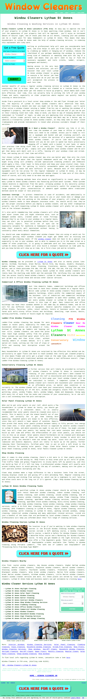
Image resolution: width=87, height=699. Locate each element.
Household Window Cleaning (39, 647)
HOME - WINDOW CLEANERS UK (43, 676)
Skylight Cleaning (10, 651)
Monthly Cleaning (55, 651)
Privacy (84, 682)
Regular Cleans (71, 651)
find (9, 565)
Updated (13, 682)
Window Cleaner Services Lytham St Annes (28, 584)
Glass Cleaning (18, 647)
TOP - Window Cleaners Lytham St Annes (19, 665)
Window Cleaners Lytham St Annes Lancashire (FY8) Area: (28, 29)
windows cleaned (34, 237)
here (79, 579)
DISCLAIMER (80, 13)
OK (83, 698)
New (8, 682)
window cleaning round (19, 239)
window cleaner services (21, 577)
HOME (56, 13)
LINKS (61, 13)
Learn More (75, 698)
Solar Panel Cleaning (64, 644)
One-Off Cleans (50, 649)
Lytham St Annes (44, 262)
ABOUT (67, 13)
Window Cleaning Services (39, 644)
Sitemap (3, 682)
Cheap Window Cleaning (27, 654)
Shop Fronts (79, 647)
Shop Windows (34, 649)
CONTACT (73, 13)
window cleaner (35, 157)
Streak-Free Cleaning (62, 647)
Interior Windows (16, 644)
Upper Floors (40, 651)
